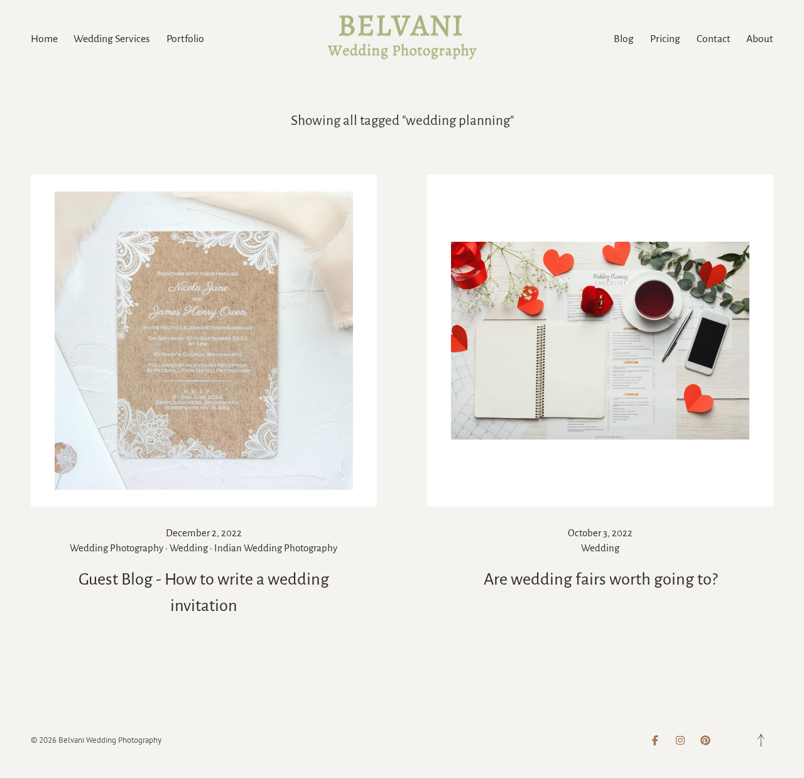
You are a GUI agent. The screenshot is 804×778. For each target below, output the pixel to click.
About (759, 39)
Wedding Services (111, 39)
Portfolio (185, 39)
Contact (714, 39)
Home (44, 39)
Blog (624, 39)
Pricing (665, 39)
